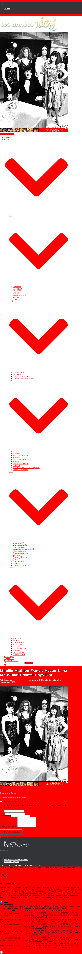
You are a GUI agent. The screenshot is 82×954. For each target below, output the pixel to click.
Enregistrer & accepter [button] (9, 950)
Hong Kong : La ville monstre (16, 844)
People (16, 640)
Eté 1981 (16, 466)
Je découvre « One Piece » (15, 846)
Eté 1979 (16, 458)
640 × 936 (28, 789)
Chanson (16, 293)
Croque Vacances (20, 553)
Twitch (7, 9)
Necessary (7, 902)
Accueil (7, 138)
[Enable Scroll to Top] (1, 952)
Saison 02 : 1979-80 (21, 460)
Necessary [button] (4, 900)
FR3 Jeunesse (19, 547)
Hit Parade (17, 645)
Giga (15, 563)
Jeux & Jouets (19, 653)
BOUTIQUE (9, 657)
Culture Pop (18, 642)
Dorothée (17, 287)
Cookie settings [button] (7, 872)
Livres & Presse (19, 655)
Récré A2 (17, 451)
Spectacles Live (19, 295)
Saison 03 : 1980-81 (21, 464)
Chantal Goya (18, 372)
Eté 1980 (16, 462)
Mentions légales (11, 862)
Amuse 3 (16, 559)
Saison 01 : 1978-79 (20, 456)
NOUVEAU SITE (11, 661)
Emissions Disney (20, 557)
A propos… (9, 659)
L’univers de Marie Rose (23, 378)
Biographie (17, 289)
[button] (36, 214)
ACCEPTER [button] (19, 872)
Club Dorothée (19, 561)
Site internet (5, 816)
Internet (16, 651)
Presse (15, 299)
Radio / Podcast (19, 649)
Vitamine (16, 555)
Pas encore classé (20, 470)
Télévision (17, 291)
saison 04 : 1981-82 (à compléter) (26, 468)
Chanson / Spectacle (21, 376)
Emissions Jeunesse (21, 565)
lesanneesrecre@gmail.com (16, 860)
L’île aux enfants (20, 545)
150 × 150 (9, 789)
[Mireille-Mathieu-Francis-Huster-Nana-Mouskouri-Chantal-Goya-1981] (34, 785)
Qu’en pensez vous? (8, 827)
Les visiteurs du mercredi (23, 549)
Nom (2, 811)
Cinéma (16, 297)
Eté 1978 (16, 454)
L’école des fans (19, 551)
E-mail (2, 814)
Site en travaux (10, 842)
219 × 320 (18, 789)
